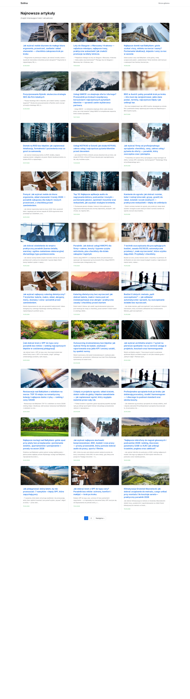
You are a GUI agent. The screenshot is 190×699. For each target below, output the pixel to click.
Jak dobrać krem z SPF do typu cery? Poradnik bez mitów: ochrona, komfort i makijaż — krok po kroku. (92, 492)
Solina (24, 3)
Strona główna (163, 3)
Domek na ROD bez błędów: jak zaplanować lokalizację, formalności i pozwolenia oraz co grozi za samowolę (44, 148)
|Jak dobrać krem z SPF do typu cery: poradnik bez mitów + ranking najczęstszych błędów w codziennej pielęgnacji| (44, 346)
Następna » (100, 518)
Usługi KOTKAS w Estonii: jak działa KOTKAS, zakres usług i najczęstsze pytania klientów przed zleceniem (94, 148)
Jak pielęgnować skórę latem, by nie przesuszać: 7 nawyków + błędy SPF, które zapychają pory (43, 492)
